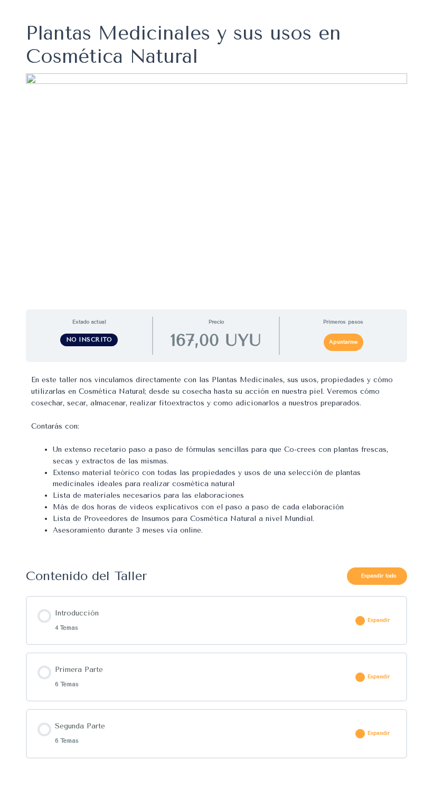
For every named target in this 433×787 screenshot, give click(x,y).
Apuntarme (343, 342)
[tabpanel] (216, 461)
